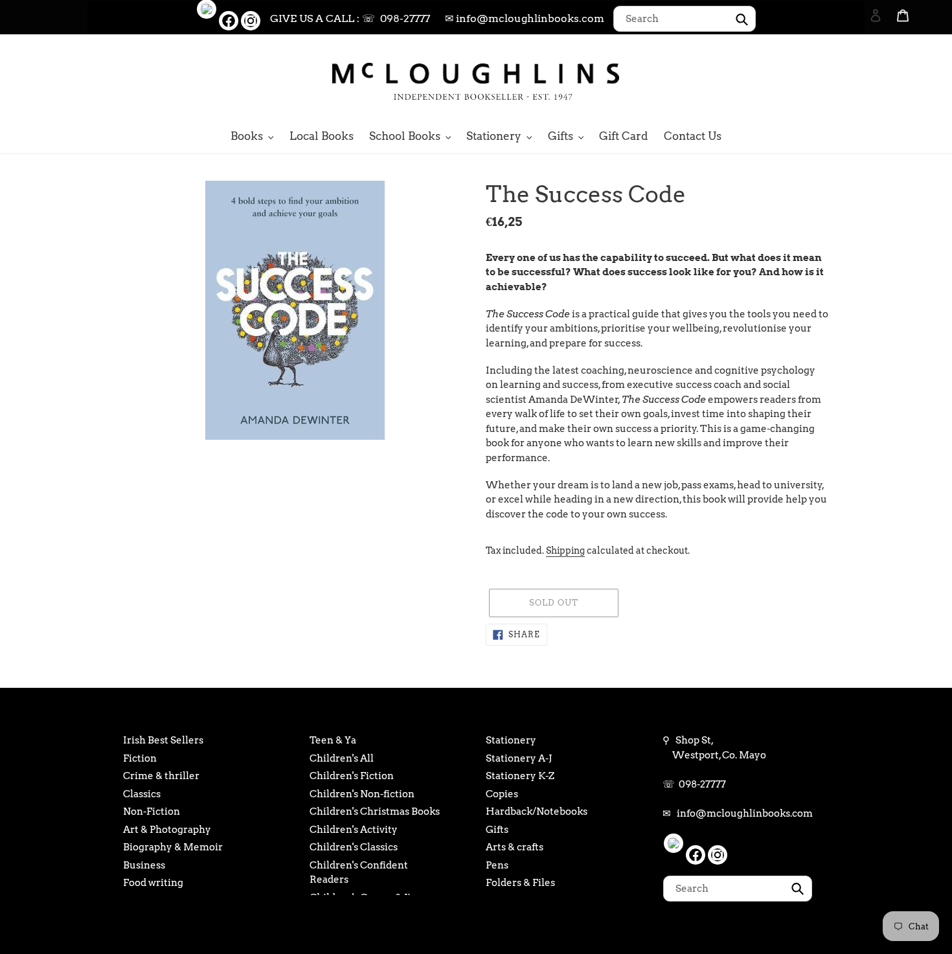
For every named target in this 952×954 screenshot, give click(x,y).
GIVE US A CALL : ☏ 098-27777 (350, 18)
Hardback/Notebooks (536, 811)
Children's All (342, 758)
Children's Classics (354, 847)
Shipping (565, 550)
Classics (142, 794)
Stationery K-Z (520, 776)
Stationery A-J (519, 758)
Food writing (153, 883)
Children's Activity (354, 829)
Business (144, 865)
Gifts (497, 829)
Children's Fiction (352, 776)
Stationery (511, 740)
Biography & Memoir (173, 847)
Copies (502, 794)
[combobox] (684, 19)
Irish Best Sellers (163, 740)
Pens (497, 865)
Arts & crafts (514, 847)
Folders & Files (520, 883)
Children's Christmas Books (375, 811)
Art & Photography (167, 829)
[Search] (858, 79)
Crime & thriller (161, 776)
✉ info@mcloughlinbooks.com (524, 18)
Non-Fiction (151, 811)
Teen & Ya (333, 740)
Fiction (140, 758)
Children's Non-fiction (362, 794)
